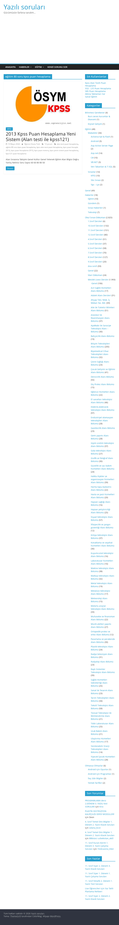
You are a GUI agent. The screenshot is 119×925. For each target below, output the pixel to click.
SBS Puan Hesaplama (95, 91)
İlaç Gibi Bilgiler (95, 778)
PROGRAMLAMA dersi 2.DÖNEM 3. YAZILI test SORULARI (96, 803)
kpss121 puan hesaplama (16, 153)
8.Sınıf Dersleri (95, 257)
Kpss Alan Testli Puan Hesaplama (95, 84)
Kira (101, 806)
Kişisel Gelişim (95, 124)
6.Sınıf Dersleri (95, 248)
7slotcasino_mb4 (105, 849)
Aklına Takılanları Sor (95, 94)
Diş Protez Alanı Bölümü (102, 384)
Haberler (24, 67)
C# (92, 157)
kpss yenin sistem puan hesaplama (64, 150)
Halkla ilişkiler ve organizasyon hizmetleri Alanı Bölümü (102, 479)
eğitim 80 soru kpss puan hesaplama (20, 147)
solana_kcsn (95, 827)
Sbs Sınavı (96, 180)
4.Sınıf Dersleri (95, 239)
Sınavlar (92, 171)
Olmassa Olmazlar (94, 765)
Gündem (92, 203)
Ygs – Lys (95, 184)
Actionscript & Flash (100, 136)
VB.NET (94, 162)
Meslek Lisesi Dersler (98, 279)
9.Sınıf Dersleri (95, 261)
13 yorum (48, 144)
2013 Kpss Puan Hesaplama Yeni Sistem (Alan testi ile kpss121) (41, 136)
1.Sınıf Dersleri (95, 221)
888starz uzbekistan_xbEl (101, 838)
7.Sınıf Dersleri (95, 252)
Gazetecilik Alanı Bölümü (103, 428)
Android (95, 141)
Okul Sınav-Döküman (95, 217)
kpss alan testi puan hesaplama (49, 147)
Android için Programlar (99, 773)
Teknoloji (92, 212)
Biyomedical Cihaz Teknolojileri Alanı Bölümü (100, 354)
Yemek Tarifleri (95, 782)
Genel (88, 190)
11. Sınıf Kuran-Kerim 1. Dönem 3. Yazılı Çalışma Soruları (96, 845)
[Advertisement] (59, 42)
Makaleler (93, 133)
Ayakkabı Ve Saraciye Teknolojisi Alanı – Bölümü (101, 328)
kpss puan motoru (41, 150)
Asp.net (94, 153)
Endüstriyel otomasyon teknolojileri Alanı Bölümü (102, 420)
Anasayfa (10, 67)
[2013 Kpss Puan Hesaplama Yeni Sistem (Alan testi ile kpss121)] (43, 83)
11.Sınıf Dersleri (95, 230)
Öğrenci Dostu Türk (32, 144)
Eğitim (38, 67)
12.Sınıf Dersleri (95, 234)
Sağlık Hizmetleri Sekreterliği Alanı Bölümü (99, 682)
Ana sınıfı (92, 266)
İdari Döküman (95, 275)
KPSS (9, 129)
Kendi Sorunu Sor (57, 67)
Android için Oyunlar (98, 769)
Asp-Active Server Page (102, 145)
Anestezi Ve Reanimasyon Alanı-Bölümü (100, 318)
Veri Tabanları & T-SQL (101, 166)
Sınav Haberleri (95, 207)
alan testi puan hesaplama (67, 144)
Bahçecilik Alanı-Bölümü (102, 336)
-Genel (94, 283)
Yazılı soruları (24, 6)
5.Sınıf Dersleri (95, 243)
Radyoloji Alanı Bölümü (102, 661)
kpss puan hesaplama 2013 (22, 150)
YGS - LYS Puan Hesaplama (98, 88)
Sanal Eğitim (91, 96)
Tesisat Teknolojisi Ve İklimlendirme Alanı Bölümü (101, 716)
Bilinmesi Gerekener (95, 112)
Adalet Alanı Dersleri (101, 295)
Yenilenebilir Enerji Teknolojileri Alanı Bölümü (100, 749)
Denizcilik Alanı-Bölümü (102, 376)
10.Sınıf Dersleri (95, 225)
